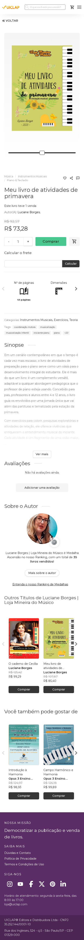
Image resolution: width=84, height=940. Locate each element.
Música (8, 176)
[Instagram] (9, 884)
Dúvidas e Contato (17, 853)
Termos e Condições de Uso (24, 864)
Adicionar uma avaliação (42, 487)
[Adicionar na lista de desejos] (65, 178)
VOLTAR (12, 20)
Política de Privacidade (20, 858)
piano (57, 333)
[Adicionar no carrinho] (74, 241)
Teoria (73, 320)
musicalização (47, 327)
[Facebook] (31, 884)
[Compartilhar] (71, 178)
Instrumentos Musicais (32, 176)
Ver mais (42, 454)
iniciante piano (41, 333)
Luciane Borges (29, 212)
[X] (41, 884)
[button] (79, 7)
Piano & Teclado (17, 180)
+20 (66, 333)
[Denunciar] (78, 178)
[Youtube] (20, 884)
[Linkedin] (63, 884)
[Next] (76, 289)
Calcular (71, 263)
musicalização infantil (17, 333)
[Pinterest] (52, 884)
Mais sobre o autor (42, 573)
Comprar (51, 241)
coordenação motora (24, 327)
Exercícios (61, 320)
